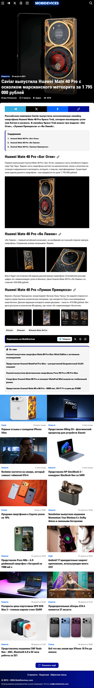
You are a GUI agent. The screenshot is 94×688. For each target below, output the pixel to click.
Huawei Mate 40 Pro (38, 330)
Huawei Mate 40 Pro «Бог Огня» (24, 138)
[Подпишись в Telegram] (9, 3)
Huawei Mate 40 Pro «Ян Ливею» (25, 143)
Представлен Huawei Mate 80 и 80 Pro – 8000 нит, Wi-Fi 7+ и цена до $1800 (43, 388)
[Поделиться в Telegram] (15, 109)
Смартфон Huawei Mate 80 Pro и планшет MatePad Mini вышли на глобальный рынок (46, 380)
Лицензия (44, 675)
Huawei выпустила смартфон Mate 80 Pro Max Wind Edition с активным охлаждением (42, 356)
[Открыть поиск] (91, 3)
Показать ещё (49, 665)
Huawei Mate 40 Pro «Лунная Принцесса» (29, 147)
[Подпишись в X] (15, 3)
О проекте (32, 675)
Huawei (21, 330)
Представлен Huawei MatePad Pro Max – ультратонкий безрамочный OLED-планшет (45, 365)
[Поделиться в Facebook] (57, 109)
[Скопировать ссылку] (78, 109)
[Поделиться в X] (36, 109)
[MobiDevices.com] (47, 3)
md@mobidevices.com (59, 684)
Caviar (10, 330)
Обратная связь (58, 675)
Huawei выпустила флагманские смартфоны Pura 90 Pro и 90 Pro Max (42, 373)
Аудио (38, 98)
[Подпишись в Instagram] (27, 3)
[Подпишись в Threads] (21, 3)
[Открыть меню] (2, 3)
